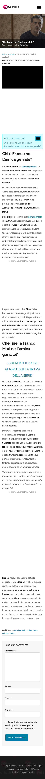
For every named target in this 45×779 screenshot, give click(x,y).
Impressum (26, 772)
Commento (11, 651)
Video (12, 633)
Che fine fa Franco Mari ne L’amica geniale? (22, 146)
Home (4, 54)
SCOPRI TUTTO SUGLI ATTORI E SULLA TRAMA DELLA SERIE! (22, 369)
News (35, 630)
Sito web (9, 710)
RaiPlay (5, 633)
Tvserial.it (11, 7)
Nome (8, 686)
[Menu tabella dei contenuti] (38, 138)
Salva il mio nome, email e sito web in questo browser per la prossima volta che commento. (21, 725)
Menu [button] (39, 8)
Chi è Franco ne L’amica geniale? (18, 143)
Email (8, 698)
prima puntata (35, 217)
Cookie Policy (23, 769)
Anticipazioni (19, 630)
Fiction (11, 54)
